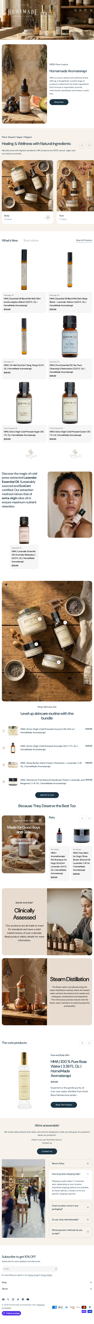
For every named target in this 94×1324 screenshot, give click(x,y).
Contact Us (47, 1151)
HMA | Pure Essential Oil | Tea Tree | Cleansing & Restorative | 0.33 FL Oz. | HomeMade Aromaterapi (67, 369)
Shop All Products (84, 240)
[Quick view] (43, 253)
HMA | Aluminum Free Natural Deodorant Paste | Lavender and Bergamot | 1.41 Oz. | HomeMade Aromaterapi (52, 781)
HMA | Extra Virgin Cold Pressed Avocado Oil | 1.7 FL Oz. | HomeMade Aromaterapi (49, 748)
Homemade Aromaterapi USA (22, 1305)
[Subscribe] (56, 1268)
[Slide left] (82, 145)
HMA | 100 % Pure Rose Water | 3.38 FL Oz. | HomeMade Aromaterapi (69, 1068)
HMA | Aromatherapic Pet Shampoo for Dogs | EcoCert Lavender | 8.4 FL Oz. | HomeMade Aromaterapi (59, 863)
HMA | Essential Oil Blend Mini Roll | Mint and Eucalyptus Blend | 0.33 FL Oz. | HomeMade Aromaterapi (22, 302)
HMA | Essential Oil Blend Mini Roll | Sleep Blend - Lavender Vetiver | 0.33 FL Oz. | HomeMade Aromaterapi (68, 302)
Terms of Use (33, 1275)
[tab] (10, 240)
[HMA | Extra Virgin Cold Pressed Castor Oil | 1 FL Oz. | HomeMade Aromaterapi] (70, 403)
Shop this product (64, 1104)
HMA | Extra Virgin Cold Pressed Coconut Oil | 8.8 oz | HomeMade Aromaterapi (47, 731)
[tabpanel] (47, 345)
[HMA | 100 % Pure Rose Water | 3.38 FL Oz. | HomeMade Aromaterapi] (24, 1081)
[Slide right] (89, 145)
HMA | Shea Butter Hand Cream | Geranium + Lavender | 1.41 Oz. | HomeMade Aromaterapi (51, 765)
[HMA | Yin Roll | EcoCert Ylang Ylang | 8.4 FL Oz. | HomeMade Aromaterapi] (24, 336)
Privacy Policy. (46, 1275)
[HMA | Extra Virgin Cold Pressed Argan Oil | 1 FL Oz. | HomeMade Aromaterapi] (24, 403)
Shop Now (59, 102)
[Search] (75, 10)
